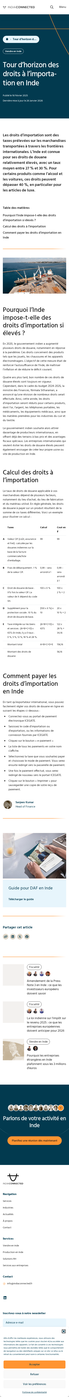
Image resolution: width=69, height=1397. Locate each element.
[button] (63, 1331)
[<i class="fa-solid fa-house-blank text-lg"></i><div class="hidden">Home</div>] (7, 39)
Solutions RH (9, 1259)
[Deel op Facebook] (27, 937)
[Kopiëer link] (5, 937)
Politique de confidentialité (34, 1392)
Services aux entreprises (15, 1265)
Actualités (8, 1214)
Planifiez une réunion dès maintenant (34, 1140)
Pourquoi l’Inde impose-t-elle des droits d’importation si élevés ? (29, 218)
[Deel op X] (20, 937)
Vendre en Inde (11, 1246)
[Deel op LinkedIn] (13, 937)
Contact (7, 1228)
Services (7, 1201)
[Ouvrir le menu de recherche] (51, 7)
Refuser (34, 1374)
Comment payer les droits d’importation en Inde (32, 235)
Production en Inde (13, 1252)
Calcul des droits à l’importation (24, 226)
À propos (8, 1221)
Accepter (34, 1364)
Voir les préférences (34, 1384)
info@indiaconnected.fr (19, 1284)
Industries (8, 1208)
